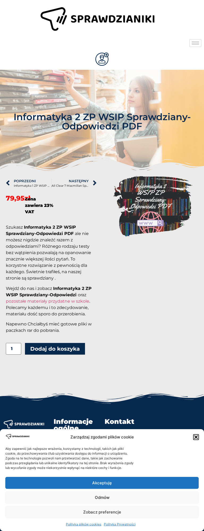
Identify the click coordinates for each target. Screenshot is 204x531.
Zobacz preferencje (102, 512)
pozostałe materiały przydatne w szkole (47, 301)
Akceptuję (102, 482)
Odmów (102, 497)
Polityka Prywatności (119, 524)
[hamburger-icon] (195, 43)
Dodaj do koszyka (55, 349)
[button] (196, 437)
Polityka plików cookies (83, 524)
